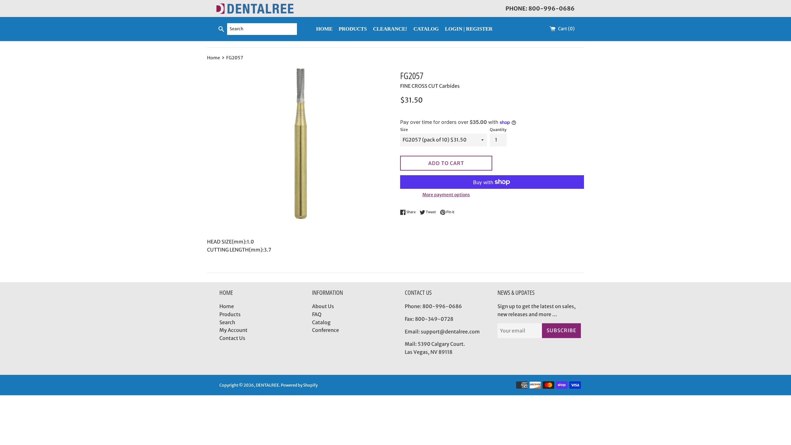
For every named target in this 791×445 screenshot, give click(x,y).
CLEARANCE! (390, 29)
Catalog (321, 322)
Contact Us (232, 338)
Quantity (498, 129)
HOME (324, 29)
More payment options (446, 194)
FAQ (316, 314)
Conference (325, 330)
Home (226, 306)
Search (227, 322)
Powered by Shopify (299, 385)
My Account (233, 330)
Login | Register (469, 29)
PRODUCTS (353, 29)
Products (230, 314)
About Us (323, 306)
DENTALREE (267, 385)
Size (404, 129)
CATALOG (426, 29)
